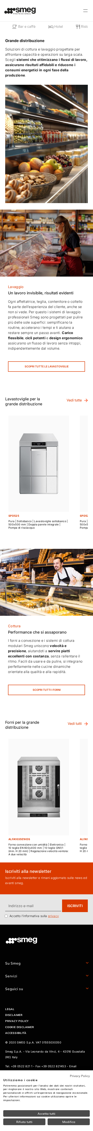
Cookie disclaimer (19, 1027)
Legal (9, 1009)
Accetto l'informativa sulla (34, 916)
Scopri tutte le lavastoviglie (47, 366)
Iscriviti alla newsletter (28, 871)
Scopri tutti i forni (47, 689)
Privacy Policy (80, 1076)
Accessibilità (15, 1033)
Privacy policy (17, 1021)
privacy (53, 916)
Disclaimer (13, 1015)
